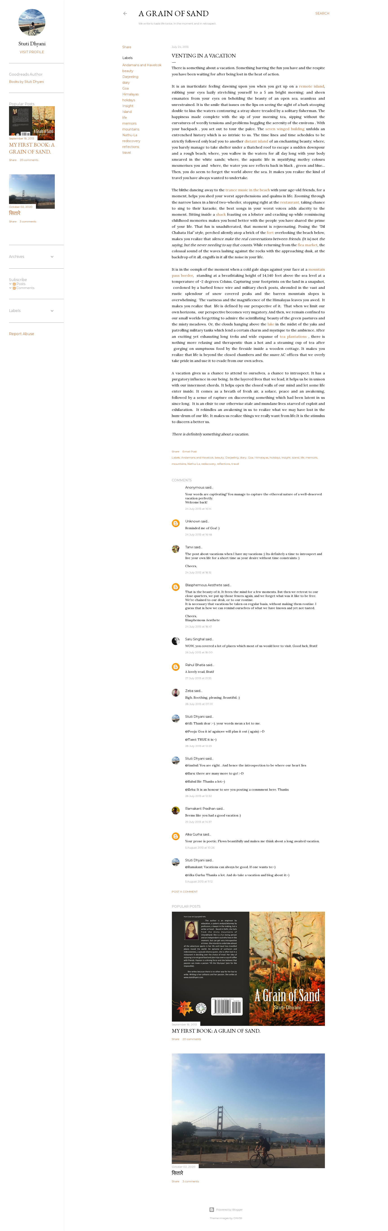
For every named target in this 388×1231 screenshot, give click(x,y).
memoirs (129, 123)
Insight (127, 106)
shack (221, 214)
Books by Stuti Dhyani (26, 82)
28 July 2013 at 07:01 (199, 704)
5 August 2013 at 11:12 (199, 881)
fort (271, 232)
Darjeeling (130, 77)
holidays (128, 100)
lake (271, 324)
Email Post (190, 451)
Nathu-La (129, 135)
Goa (125, 88)
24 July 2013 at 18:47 (198, 626)
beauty (127, 71)
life (124, 118)
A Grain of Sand (174, 13)
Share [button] (126, 47)
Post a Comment (185, 891)
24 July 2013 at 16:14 (198, 508)
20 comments (192, 1039)
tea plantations (293, 336)
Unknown (192, 521)
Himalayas (130, 94)
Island (127, 112)
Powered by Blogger (229, 1209)
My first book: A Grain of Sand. (216, 1030)
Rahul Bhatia (195, 665)
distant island (257, 141)
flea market (307, 245)
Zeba (189, 691)
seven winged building (285, 129)
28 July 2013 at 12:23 (198, 746)
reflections (130, 147)
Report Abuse (21, 334)
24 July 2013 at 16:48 (198, 534)
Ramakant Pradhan (200, 809)
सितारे (177, 1173)
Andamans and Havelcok (141, 65)
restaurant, (290, 202)
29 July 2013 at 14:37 (198, 821)
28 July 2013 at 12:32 (198, 796)
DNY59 (238, 1218)
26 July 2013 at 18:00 (199, 652)
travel (126, 153)
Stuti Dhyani (195, 717)
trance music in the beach (248, 190)
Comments (24, 288)
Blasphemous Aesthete (203, 585)
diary (126, 83)
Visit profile (32, 52)
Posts (20, 284)
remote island (311, 86)
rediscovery (131, 141)
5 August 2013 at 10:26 (199, 847)
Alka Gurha (193, 834)
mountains (130, 129)
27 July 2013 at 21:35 (198, 678)
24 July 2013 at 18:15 (198, 572)
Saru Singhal (195, 639)
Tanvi (189, 547)
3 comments (191, 1181)
